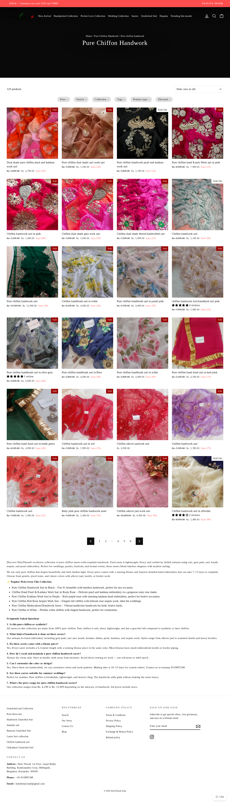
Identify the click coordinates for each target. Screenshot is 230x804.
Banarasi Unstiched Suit (19, 730)
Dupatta (164, 16)
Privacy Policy (113, 720)
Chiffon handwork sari (18, 742)
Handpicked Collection (66, 16)
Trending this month (181, 16)
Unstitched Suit (149, 16)
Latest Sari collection (17, 736)
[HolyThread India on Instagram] (152, 737)
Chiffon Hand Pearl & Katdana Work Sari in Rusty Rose (44, 592)
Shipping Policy (114, 726)
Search (65, 715)
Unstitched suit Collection (20, 708)
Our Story (67, 720)
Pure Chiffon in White (24, 610)
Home (89, 36)
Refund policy (113, 737)
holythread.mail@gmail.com (30, 783)
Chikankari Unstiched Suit (20, 747)
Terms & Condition (116, 715)
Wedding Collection (118, 16)
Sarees (135, 16)
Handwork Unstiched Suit (20, 719)
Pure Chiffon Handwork (106, 36)
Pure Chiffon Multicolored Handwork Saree (36, 605)
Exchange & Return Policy (119, 731)
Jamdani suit (13, 725)
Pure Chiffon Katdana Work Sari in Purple (36, 596)
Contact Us (67, 726)
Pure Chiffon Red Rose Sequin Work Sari (35, 601)
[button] (64, 99)
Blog (64, 731)
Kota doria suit (14, 714)
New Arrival (44, 16)
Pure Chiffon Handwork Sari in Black (33, 587)
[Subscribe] (198, 726)
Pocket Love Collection (93, 16)
